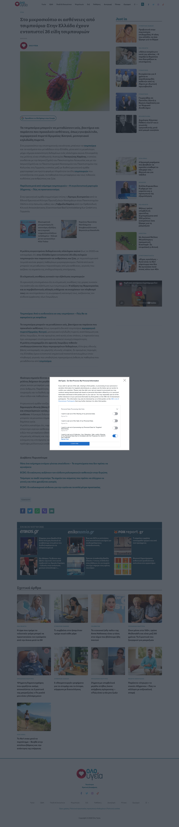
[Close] (125, 381)
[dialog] (89, 413)
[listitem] (89, 409)
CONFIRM (74, 443)
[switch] (115, 413)
